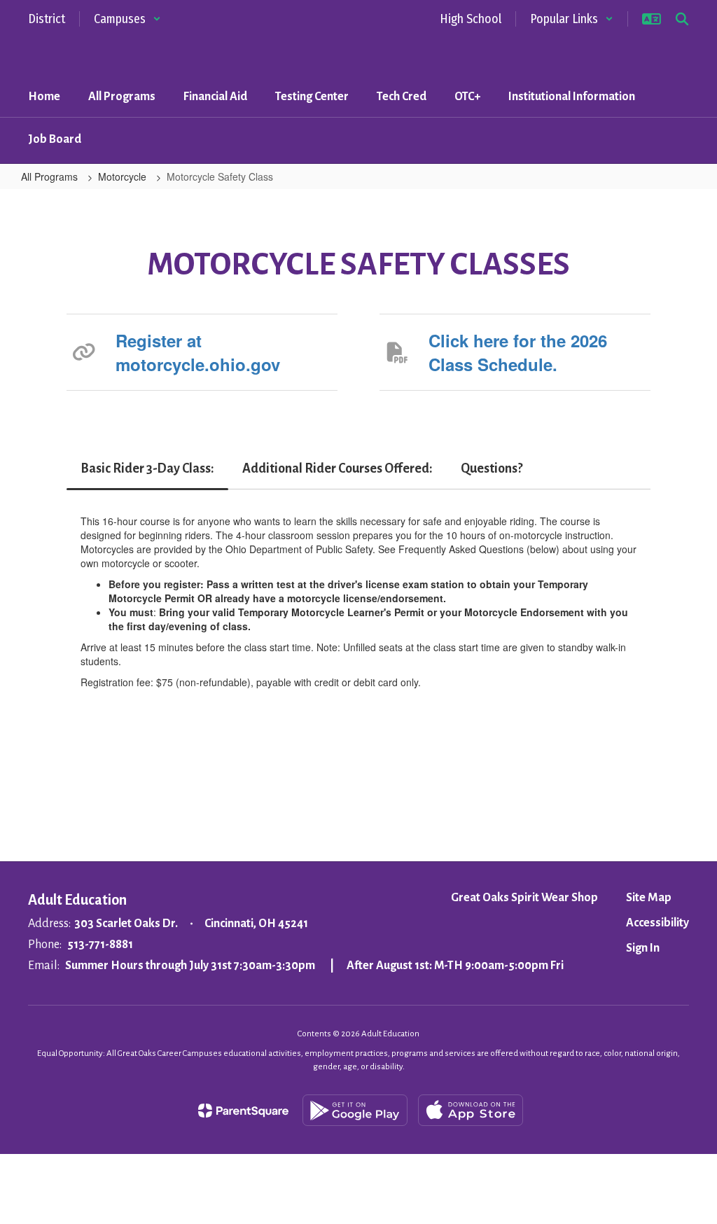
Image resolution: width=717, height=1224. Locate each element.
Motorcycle (123, 176)
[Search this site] (682, 19)
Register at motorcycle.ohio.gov (198, 352)
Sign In (643, 948)
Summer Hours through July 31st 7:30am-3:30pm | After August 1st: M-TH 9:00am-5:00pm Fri (314, 965)
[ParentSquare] (243, 1110)
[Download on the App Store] (470, 1110)
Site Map (648, 897)
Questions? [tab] (491, 468)
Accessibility (657, 923)
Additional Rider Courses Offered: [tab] (337, 468)
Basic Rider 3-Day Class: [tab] (147, 468)
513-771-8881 (100, 944)
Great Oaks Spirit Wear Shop (524, 897)
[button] (127, 19)
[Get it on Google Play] (355, 1110)
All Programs (51, 176)
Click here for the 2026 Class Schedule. (518, 352)
